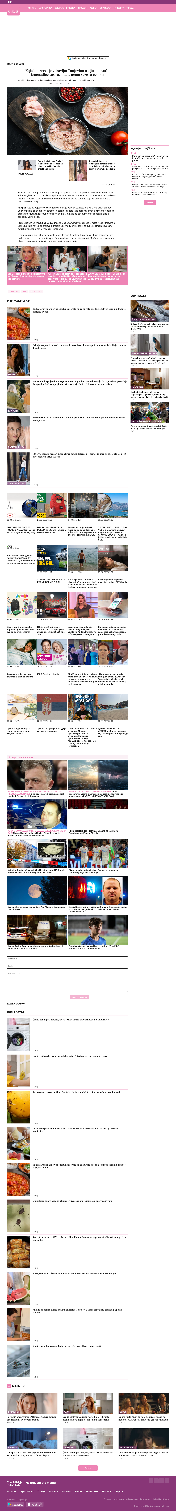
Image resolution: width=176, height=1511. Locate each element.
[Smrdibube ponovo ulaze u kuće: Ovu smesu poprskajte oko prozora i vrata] (18, 1216)
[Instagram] (156, 1480)
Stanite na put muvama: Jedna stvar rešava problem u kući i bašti (67, 1346)
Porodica (70, 8)
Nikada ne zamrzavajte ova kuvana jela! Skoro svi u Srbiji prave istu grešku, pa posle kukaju (77, 1311)
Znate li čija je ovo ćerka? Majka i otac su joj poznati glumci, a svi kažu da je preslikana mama (50, 165)
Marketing (119, 1499)
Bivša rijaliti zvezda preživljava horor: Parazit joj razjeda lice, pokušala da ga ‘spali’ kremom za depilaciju (102, 165)
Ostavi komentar (79, 997)
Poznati (93, 8)
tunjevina (14, 291)
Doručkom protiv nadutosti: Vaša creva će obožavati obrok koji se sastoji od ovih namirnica (75, 1130)
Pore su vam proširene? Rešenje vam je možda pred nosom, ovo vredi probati (150, 158)
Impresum (145, 1499)
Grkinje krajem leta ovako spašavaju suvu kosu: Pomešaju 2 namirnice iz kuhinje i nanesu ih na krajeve (79, 347)
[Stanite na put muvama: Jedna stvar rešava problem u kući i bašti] (18, 1361)
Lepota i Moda (45, 8)
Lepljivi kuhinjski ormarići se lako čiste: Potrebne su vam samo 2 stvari (70, 1056)
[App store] (35, 1504)
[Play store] (15, 1504)
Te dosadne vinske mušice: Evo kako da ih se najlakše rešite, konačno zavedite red (76, 1092)
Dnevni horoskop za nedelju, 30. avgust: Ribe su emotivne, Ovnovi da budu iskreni (143, 1454)
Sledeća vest (108, 185)
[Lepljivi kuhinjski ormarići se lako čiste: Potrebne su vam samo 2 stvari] (18, 1071)
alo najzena (36, 291)
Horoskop (119, 8)
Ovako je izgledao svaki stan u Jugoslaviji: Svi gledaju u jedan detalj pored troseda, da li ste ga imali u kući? (149, 394)
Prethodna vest (26, 174)
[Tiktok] (167, 1480)
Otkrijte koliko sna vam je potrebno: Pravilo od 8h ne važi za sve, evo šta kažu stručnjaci (150, 186)
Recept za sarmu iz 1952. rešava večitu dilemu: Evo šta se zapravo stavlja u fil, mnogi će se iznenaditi (80, 1239)
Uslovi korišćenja (161, 1499)
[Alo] (9, 2)
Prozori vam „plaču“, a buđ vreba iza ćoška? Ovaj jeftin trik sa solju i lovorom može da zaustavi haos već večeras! (150, 360)
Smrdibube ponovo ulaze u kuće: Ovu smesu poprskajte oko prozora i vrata (72, 1200)
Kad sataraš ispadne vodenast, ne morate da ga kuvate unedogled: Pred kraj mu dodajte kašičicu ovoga (79, 310)
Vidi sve (149, 203)
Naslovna (31, 8)
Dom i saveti (105, 8)
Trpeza (129, 8)
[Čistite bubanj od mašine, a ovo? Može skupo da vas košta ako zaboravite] (18, 1034)
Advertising (132, 1499)
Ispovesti (82, 8)
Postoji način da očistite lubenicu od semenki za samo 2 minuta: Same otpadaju (74, 1273)
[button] (78, 83)
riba (24, 291)
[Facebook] (151, 1480)
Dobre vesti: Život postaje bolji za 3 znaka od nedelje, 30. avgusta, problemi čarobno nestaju (150, 176)
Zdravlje (59, 8)
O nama (107, 1499)
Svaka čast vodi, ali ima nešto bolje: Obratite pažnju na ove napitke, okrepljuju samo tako (150, 168)
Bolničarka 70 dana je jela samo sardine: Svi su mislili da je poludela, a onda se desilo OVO (150, 326)
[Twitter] (161, 1480)
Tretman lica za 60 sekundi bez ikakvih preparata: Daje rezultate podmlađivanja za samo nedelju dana (79, 419)
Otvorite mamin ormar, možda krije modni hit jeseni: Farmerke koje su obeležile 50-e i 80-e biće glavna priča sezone (80, 455)
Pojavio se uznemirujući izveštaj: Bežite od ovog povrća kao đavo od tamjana (149, 427)
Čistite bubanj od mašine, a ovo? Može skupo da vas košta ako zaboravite (71, 1019)
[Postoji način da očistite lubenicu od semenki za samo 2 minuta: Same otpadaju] (18, 1288)
